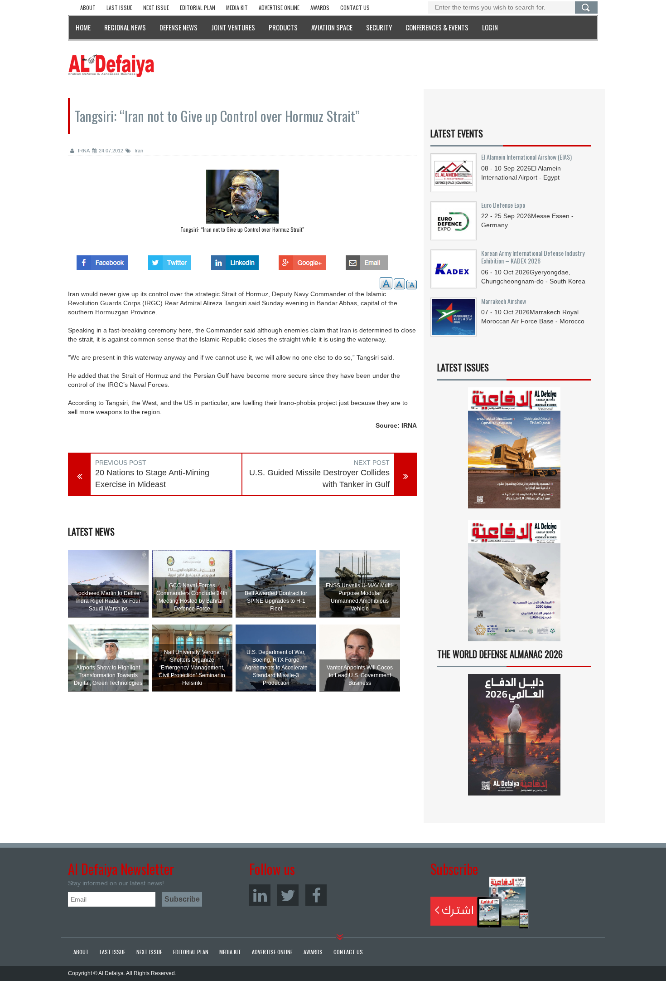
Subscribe (479, 902)
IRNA (83, 150)
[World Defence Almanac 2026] (514, 735)
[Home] (111, 65)
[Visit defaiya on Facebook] (102, 260)
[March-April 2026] (514, 451)
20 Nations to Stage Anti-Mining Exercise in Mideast (152, 478)
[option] (242, 203)
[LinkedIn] (259, 895)
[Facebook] (316, 895)
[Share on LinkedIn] (235, 260)
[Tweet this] (169, 260)
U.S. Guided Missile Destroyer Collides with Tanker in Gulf (319, 478)
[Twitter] (288, 895)
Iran (138, 150)
